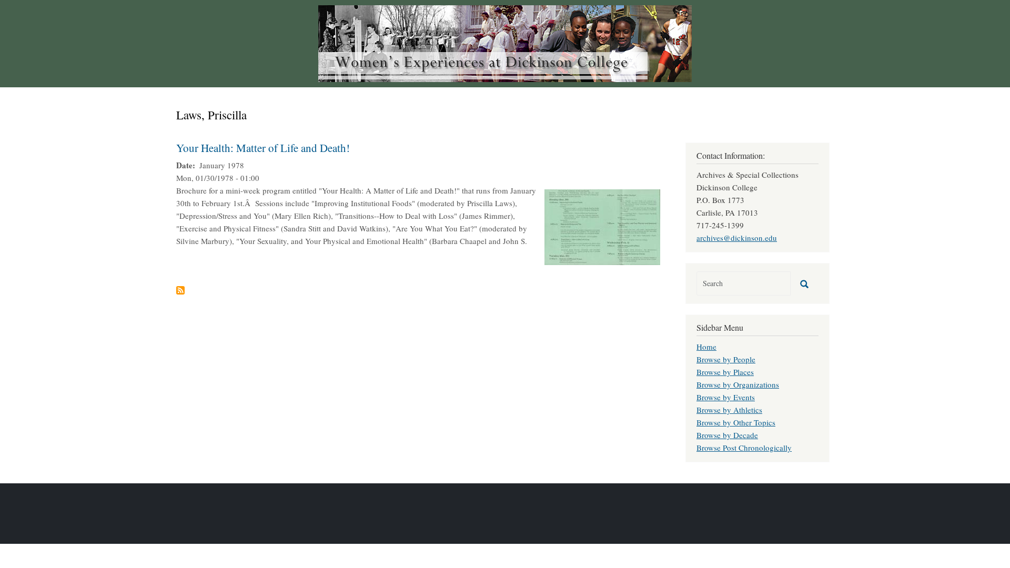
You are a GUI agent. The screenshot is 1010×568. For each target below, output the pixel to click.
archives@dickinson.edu (736, 237)
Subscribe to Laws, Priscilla (180, 290)
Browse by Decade (727, 435)
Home (706, 346)
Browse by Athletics (729, 409)
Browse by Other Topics (735, 422)
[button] (602, 225)
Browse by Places (725, 372)
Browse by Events (725, 397)
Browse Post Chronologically (744, 447)
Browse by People (725, 359)
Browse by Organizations (737, 384)
